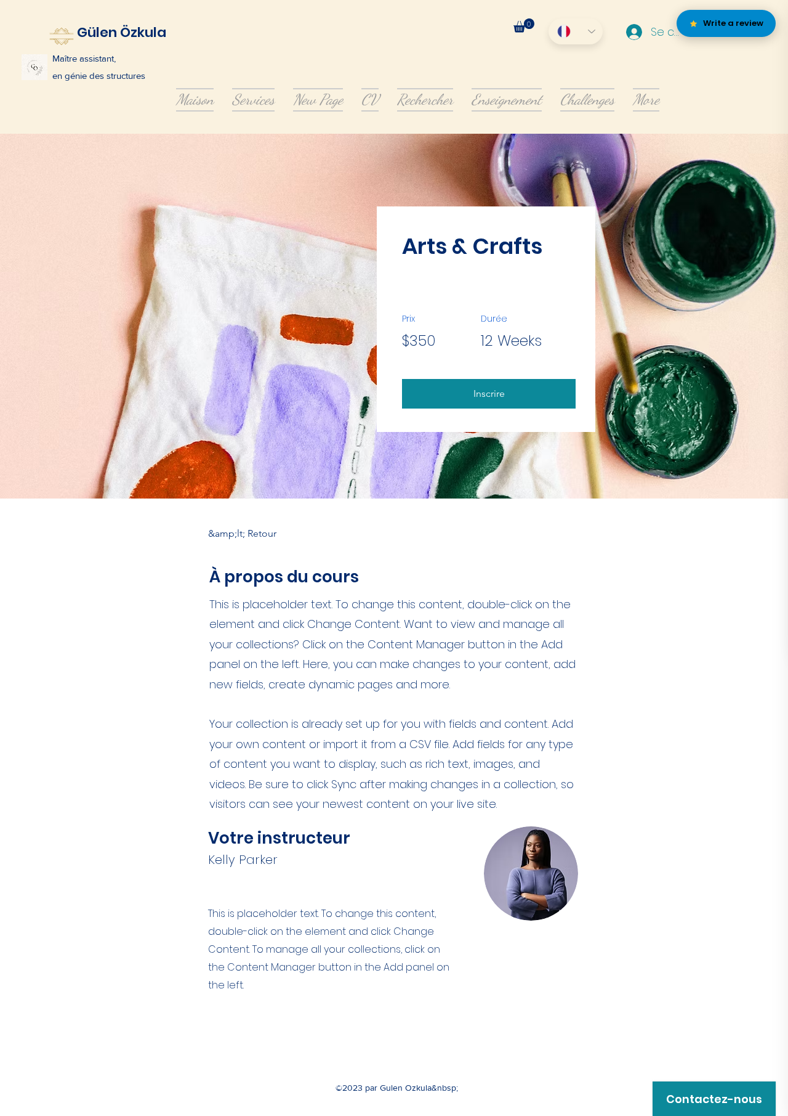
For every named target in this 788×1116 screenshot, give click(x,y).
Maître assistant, (84, 58)
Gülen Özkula (121, 32)
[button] (489, 394)
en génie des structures (98, 75)
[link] (523, 25)
